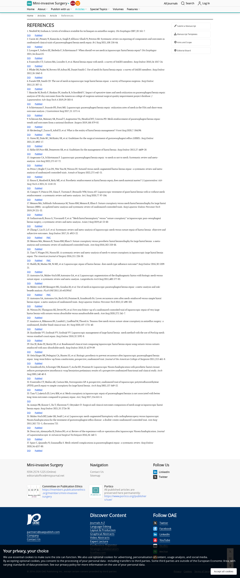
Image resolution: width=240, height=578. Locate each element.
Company (33, 535)
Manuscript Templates (187, 34)
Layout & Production (103, 530)
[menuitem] (30, 9)
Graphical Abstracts (102, 534)
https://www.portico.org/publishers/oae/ (125, 497)
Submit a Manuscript (186, 26)
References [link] (67, 15)
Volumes (118, 9)
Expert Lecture (99, 541)
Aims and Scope (184, 42)
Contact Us (97, 472)
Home (30, 9)
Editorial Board (184, 50)
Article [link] (53, 15)
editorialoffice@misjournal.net (45, 475)
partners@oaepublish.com (43, 532)
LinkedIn (164, 472)
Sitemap (95, 475)
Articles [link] (42, 15)
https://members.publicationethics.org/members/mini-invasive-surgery (63, 493)
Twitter (163, 477)
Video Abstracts (100, 537)
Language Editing (100, 526)
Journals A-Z (97, 523)
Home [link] (30, 15)
